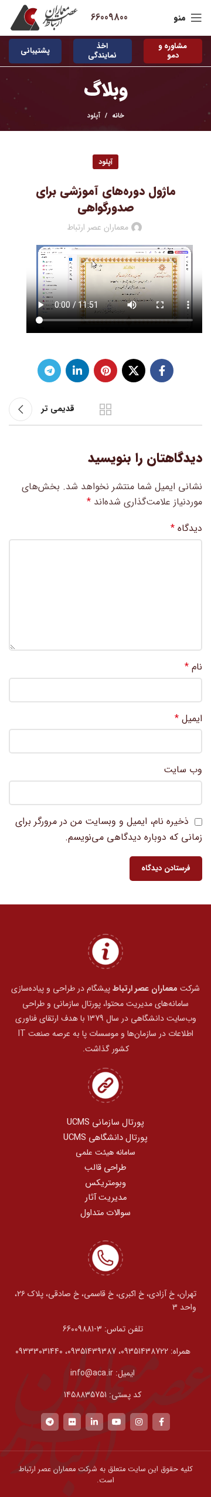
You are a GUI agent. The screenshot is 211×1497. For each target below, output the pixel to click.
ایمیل (188, 718)
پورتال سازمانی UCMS (105, 1122)
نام (193, 667)
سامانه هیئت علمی (105, 1152)
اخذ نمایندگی (102, 51)
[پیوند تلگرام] (49, 370)
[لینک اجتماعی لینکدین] (77, 370)
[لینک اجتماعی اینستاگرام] (139, 1422)
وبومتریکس (105, 1183)
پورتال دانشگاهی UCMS (105, 1138)
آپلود (93, 116)
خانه (118, 116)
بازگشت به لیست (105, 409)
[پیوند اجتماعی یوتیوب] (116, 1422)
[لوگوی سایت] (44, 17)
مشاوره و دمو (172, 51)
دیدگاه (186, 528)
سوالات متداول (105, 1213)
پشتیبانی (35, 51)
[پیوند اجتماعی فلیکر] (72, 1422)
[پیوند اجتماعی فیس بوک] (161, 370)
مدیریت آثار (106, 1198)
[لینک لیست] (105, 1329)
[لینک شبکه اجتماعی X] (133, 370)
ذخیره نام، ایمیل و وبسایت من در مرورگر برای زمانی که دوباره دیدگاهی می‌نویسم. (108, 829)
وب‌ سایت (183, 769)
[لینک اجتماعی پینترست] (105, 370)
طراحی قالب (105, 1168)
